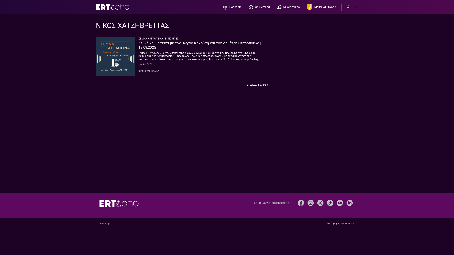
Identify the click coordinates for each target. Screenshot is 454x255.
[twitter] (320, 202)
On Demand (262, 7)
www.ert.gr (104, 223)
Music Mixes (291, 7)
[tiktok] (330, 202)
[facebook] (301, 202)
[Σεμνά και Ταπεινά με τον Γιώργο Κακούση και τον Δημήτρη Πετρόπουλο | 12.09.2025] (115, 56)
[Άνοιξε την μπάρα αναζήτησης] (348, 7)
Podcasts (235, 7)
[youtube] (340, 202)
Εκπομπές (172, 38)
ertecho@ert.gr (281, 203)
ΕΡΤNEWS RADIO (149, 70)
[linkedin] (350, 202)
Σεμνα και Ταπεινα (151, 38)
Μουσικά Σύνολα (325, 7)
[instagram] (311, 202)
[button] (357, 7)
